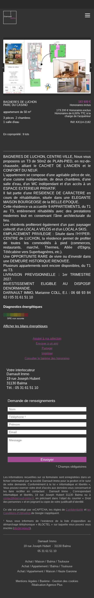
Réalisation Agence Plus (47, 584)
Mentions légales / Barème (33, 581)
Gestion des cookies (65, 581)
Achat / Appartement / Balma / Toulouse (47, 566)
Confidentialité (74, 509)
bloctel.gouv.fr (22, 528)
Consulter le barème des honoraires (47, 358)
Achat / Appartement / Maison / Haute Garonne (47, 571)
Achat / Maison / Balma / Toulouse (47, 561)
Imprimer (47, 353)
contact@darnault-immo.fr (18, 498)
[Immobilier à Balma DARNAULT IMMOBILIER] (9, 18)
